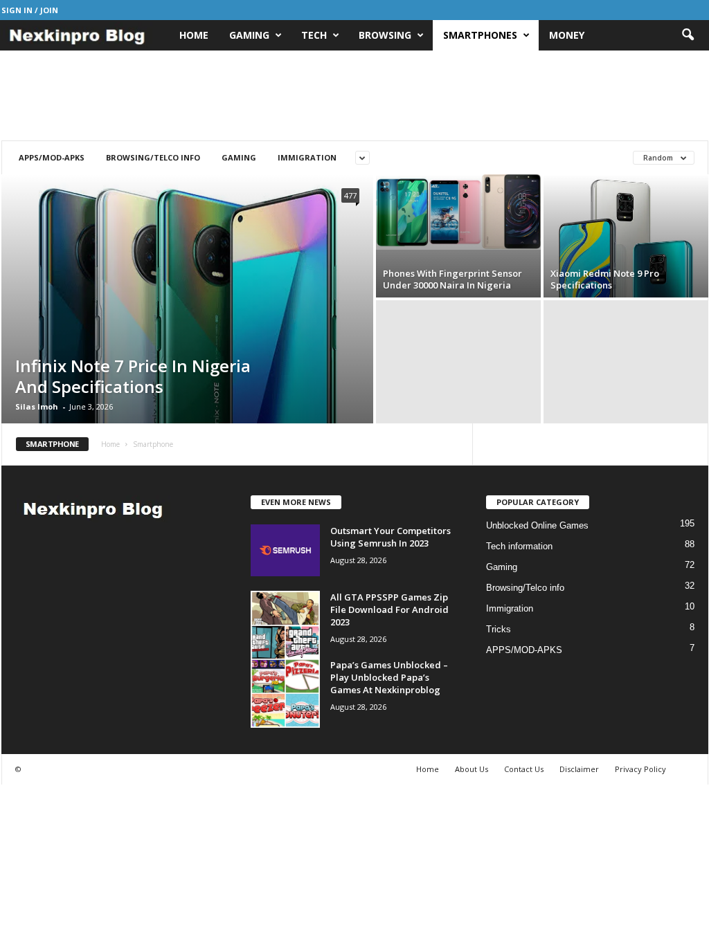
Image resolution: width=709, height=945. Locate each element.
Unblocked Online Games (537, 525)
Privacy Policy (640, 769)
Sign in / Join (29, 10)
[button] (687, 35)
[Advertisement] (354, 95)
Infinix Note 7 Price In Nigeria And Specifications (133, 376)
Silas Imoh (36, 406)
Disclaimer (579, 769)
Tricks (498, 629)
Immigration (307, 157)
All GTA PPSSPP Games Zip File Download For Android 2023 (389, 609)
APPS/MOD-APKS (51, 157)
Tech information (519, 546)
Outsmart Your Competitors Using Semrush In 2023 (390, 536)
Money (566, 35)
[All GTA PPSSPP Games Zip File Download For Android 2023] (285, 625)
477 (350, 195)
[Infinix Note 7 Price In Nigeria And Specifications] (187, 342)
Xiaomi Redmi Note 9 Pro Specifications (604, 279)
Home (193, 35)
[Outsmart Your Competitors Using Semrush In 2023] (285, 550)
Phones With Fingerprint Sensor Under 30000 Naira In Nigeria (452, 279)
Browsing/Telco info (153, 157)
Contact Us (524, 769)
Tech (314, 35)
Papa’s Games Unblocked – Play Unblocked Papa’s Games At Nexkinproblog (389, 677)
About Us (471, 769)
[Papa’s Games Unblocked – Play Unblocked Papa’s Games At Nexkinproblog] (285, 693)
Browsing (385, 35)
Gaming (249, 35)
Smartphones (480, 35)
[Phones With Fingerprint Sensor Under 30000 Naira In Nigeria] (458, 212)
